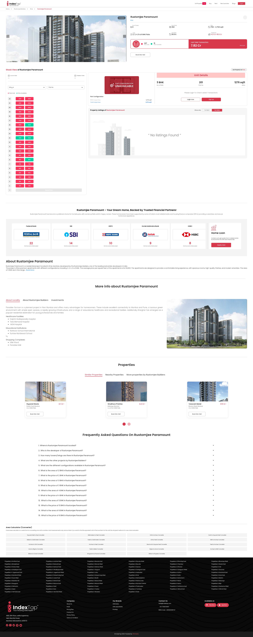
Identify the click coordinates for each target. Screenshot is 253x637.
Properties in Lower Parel (53, 578)
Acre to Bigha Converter (36, 549)
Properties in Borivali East (53, 564)
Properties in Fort (216, 567)
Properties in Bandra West (136, 561)
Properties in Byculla (135, 564)
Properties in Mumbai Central (137, 583)
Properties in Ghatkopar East (13, 569)
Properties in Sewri (10, 589)
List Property (200, 3)
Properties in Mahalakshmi (137, 578)
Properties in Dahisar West (95, 567)
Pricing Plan (70, 609)
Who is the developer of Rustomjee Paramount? (60, 450)
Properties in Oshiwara (11, 586)
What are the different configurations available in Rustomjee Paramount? (72, 465)
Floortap (115, 609)
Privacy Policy (71, 615)
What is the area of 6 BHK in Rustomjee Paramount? (62, 510)
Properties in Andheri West (53, 561)
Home (7, 9)
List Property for (239, 70)
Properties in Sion (51, 589)
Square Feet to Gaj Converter (35, 535)
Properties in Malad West (94, 581)
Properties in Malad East (53, 581)
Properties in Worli (134, 592)
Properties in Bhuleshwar (12, 564)
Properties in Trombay (135, 589)
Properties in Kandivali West (13, 575)
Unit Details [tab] (201, 75)
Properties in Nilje (216, 583)
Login (241, 3)
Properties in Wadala (93, 592)
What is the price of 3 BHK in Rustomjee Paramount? (62, 485)
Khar (31, 9)
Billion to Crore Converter (35, 554)
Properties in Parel (51, 586)
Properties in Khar (134, 575)
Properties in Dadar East (218, 564)
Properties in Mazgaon (11, 583)
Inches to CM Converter (36, 544)
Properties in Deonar (135, 567)
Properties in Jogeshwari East (13, 572)
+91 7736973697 (164, 607)
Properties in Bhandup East (178, 561)
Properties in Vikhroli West (218, 589)
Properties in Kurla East (218, 575)
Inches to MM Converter (217, 549)
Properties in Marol (175, 581)
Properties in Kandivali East (219, 572)
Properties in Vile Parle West (54, 592)
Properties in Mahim (217, 578)
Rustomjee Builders (20, 9)
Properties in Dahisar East (53, 567)
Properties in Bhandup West (219, 561)
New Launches (224, 3)
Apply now (221, 245)
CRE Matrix (116, 604)
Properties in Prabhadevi (136, 586)
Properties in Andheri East (12, 561)
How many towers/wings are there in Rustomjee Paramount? (66, 455)
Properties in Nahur (175, 583)
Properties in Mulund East (53, 583)
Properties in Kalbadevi (135, 572)
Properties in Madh (92, 578)
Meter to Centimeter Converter (36, 540)
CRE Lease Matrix (118, 607)
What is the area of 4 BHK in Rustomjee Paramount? (62, 490)
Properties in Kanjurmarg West (96, 575)
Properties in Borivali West (95, 564)
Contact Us (70, 612)
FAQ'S (68, 607)
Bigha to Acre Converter (157, 549)
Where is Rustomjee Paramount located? (57, 445)
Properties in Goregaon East (137, 569)
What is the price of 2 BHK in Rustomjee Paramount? (62, 475)
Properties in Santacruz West (219, 586)
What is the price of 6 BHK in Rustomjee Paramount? (62, 515)
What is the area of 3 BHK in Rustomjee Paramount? (62, 480)
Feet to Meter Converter (96, 549)
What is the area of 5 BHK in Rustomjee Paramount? (62, 500)
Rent (216, 3)
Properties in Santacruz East (178, 586)
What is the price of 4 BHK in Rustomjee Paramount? (62, 495)
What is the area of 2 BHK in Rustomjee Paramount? (62, 470)
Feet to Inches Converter (217, 544)
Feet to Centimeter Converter (96, 540)
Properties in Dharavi (176, 567)
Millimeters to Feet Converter (96, 535)
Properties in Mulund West (95, 583)
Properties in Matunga (218, 581)
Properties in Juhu (92, 572)
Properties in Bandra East (94, 561)
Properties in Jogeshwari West (55, 572)
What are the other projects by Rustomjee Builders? (62, 460)
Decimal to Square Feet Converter (157, 544)
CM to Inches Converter (157, 535)
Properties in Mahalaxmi (177, 578)
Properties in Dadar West (12, 567)
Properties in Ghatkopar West (54, 569)
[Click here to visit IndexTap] (14, 3)
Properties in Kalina (175, 572)
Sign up (211, 99)
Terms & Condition (72, 618)
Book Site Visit (140, 55)
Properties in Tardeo (93, 589)
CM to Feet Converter (157, 540)
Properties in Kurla (175, 575)
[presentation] (7, 36)
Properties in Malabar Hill (12, 581)
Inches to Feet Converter (96, 544)
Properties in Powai (92, 586)
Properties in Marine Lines (136, 581)
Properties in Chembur (176, 564)
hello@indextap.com (165, 603)
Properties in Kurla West (11, 578)
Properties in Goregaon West (178, 569)
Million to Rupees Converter (157, 554)
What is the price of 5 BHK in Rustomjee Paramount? (62, 505)
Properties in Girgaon (93, 569)
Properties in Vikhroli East (177, 589)
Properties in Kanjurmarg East (55, 575)
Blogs (234, 3)
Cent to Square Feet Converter (217, 535)
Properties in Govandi (217, 569)
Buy (210, 3)
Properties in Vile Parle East (12, 592)
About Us (69, 604)
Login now (190, 99)
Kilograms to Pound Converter (96, 554)
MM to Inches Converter (217, 540)
